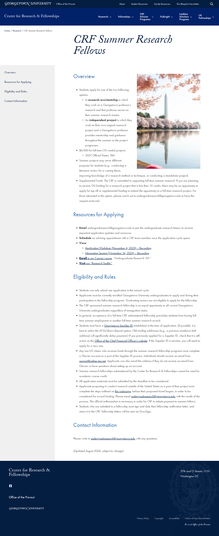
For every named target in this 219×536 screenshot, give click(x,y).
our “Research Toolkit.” (95, 263)
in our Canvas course (95, 258)
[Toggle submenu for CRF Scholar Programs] (152, 16)
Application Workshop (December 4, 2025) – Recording (118, 248)
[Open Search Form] (212, 4)
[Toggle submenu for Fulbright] (171, 16)
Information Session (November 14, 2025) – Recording (117, 253)
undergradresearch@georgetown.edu (153, 396)
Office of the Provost (65, 3)
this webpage (123, 391)
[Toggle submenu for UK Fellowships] (213, 16)
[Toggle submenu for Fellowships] (132, 16)
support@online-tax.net (92, 361)
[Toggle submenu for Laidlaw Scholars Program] (191, 16)
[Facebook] (10, 486)
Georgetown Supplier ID (118, 325)
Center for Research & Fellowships (31, 17)
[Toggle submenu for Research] (110, 16)
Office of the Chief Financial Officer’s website (121, 341)
